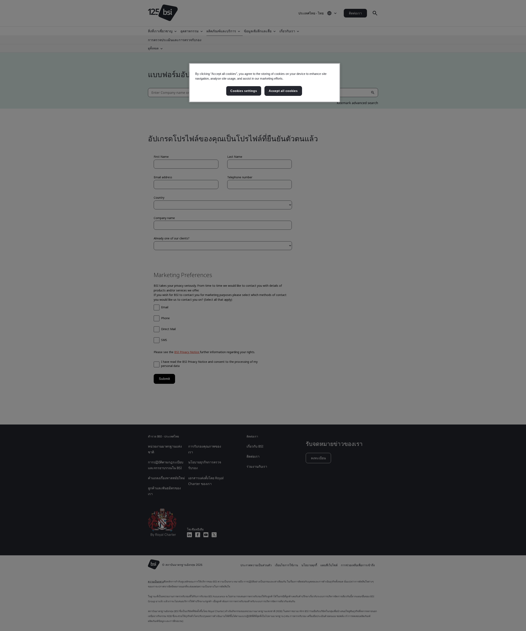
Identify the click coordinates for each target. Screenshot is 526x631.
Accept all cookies (283, 91)
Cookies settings (243, 91)
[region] (264, 82)
